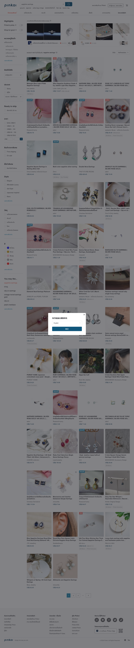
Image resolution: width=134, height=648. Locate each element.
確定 (67, 329)
